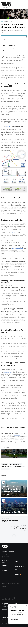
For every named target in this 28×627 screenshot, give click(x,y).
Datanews (4, 570)
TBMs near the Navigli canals (9, 45)
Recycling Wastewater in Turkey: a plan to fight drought (18, 528)
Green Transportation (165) (15, 464)
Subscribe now (14, 619)
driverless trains (7, 372)
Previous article (5, 518)
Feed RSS (17, 574)
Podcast (4, 573)
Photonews (4, 567)
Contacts (17, 571)
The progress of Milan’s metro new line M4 (10, 42)
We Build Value (7, 556)
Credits (16, 561)
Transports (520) (5, 468)
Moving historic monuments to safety (9, 51)
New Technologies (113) (19, 466)
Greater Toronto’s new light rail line (10, 520)
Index (4, 39)
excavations (8, 126)
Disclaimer (17, 564)
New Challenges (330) (6, 466)
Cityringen (13, 232)
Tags (5, 461)
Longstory (4, 565)
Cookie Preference (19, 577)
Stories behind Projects (8, 21)
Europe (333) (4, 464)
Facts (3, 562)
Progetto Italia (16, 435)
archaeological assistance (17, 248)
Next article (23, 525)
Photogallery (7, 447)
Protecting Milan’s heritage (8, 48)
